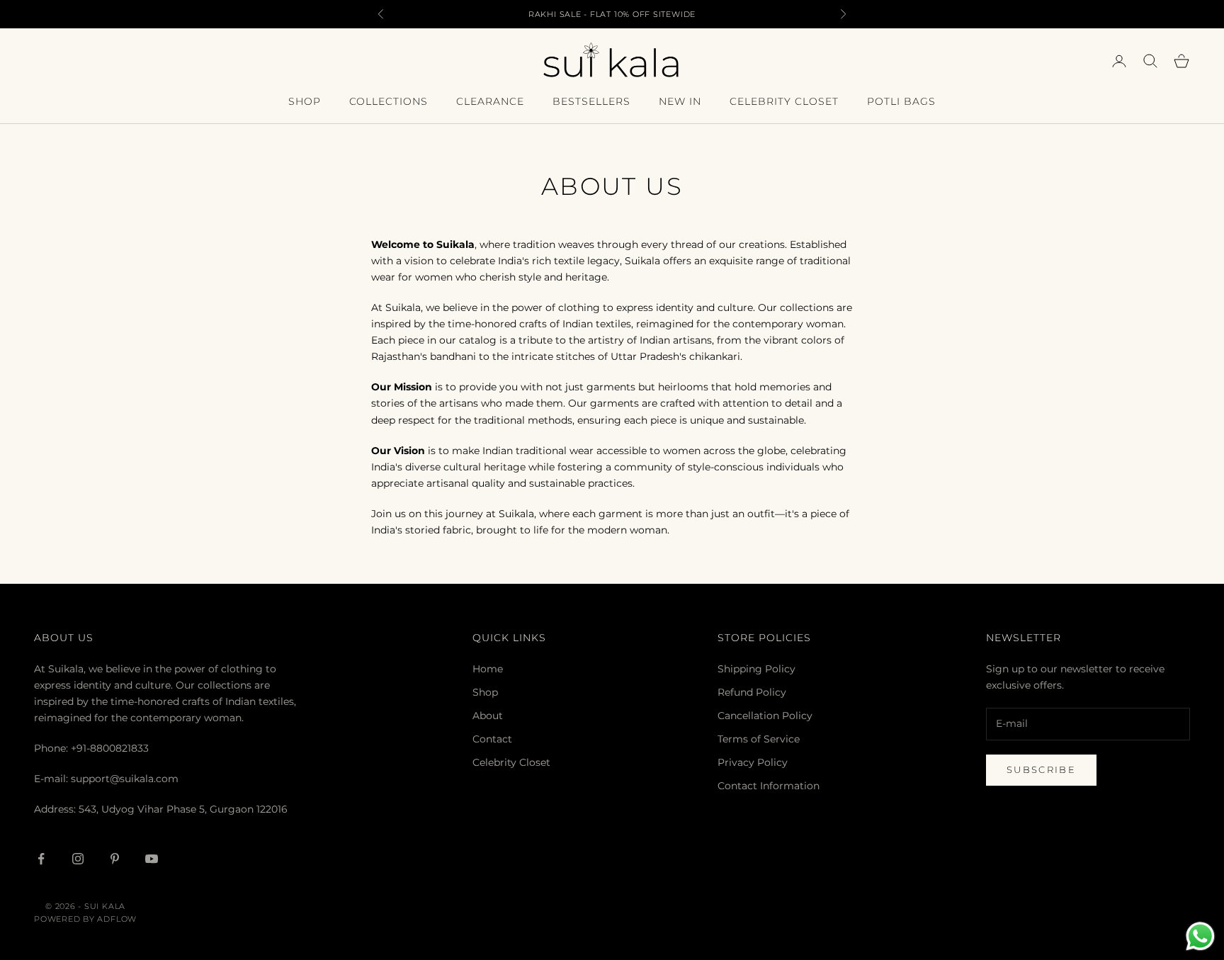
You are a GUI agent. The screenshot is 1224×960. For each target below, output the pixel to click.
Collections (388, 101)
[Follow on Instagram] (78, 859)
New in (680, 101)
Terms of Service (759, 739)
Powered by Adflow (85, 919)
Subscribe (1041, 769)
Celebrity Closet (784, 101)
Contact (492, 739)
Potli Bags (901, 101)
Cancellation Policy (765, 715)
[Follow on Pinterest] (115, 859)
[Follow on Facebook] (41, 859)
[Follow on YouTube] (151, 859)
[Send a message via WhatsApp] (1200, 936)
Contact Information (769, 785)
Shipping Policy (756, 668)
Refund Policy (752, 692)
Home (487, 668)
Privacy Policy (753, 762)
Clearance (490, 101)
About (487, 715)
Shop (304, 101)
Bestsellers (591, 101)
